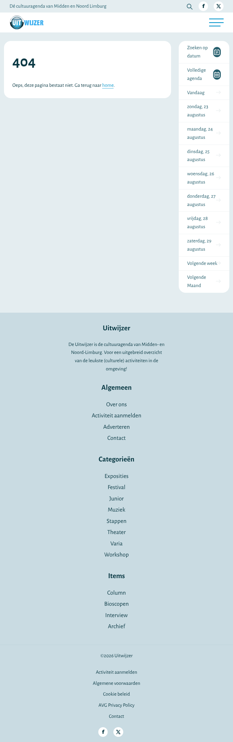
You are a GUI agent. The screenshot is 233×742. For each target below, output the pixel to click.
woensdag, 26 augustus (200, 178)
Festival (117, 487)
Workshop (116, 555)
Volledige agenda (196, 74)
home (108, 85)
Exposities (117, 476)
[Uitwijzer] (27, 22)
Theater (116, 532)
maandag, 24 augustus (200, 133)
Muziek (116, 510)
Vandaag (196, 92)
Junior (116, 499)
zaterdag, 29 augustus (199, 245)
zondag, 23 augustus (197, 111)
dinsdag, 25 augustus (198, 155)
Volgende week (202, 263)
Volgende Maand (196, 281)
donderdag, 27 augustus (201, 200)
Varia (117, 544)
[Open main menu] (216, 22)
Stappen (116, 521)
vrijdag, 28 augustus (197, 222)
